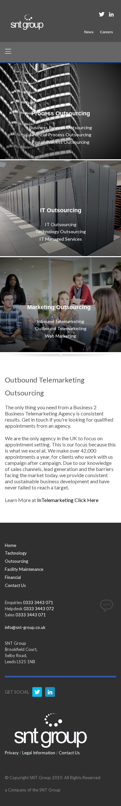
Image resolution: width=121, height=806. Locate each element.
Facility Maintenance (24, 569)
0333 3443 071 (38, 602)
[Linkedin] (50, 692)
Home (10, 545)
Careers (106, 32)
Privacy (12, 752)
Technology (16, 553)
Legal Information (38, 752)
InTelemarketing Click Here (67, 500)
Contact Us (15, 585)
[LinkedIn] (111, 14)
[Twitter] (101, 14)
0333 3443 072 (39, 608)
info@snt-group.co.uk (25, 627)
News (89, 32)
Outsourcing (16, 561)
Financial (13, 577)
